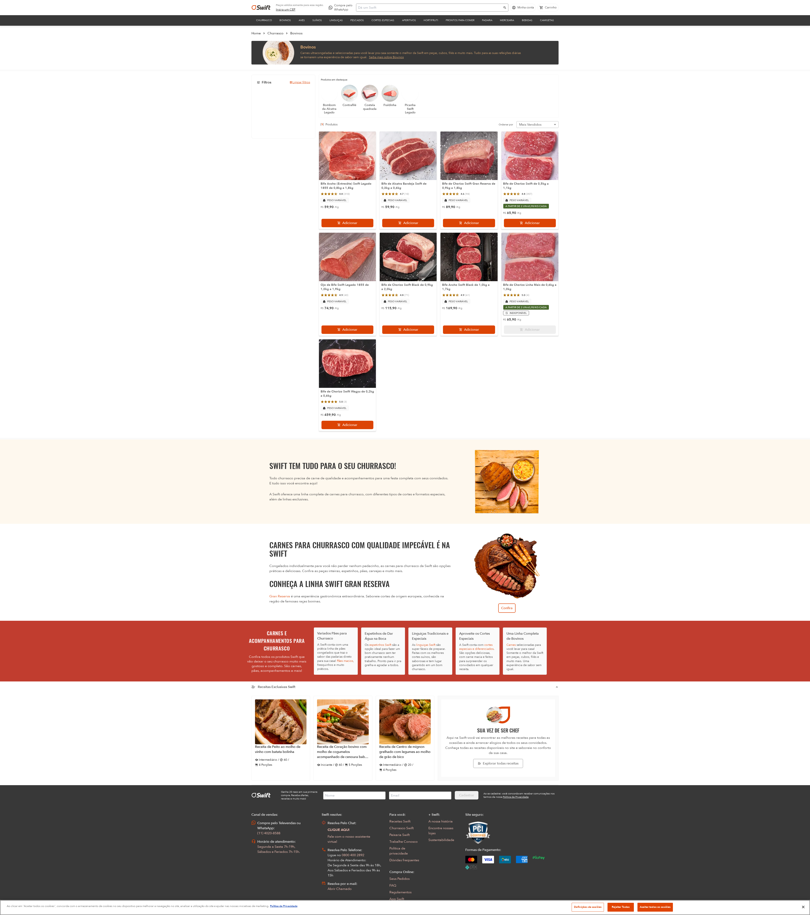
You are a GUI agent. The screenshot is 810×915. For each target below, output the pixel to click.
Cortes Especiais (382, 20)
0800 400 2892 (353, 855)
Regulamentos (400, 892)
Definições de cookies (588, 907)
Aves (302, 20)
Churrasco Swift (401, 828)
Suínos (317, 20)
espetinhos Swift (380, 645)
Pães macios (345, 661)
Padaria (487, 20)
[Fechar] (803, 907)
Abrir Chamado (340, 889)
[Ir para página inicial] (261, 7)
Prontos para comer (460, 20)
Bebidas (527, 20)
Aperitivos (409, 20)
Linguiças (336, 20)
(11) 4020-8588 (268, 833)
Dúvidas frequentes (404, 860)
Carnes (511, 645)
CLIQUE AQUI (339, 830)
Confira (507, 608)
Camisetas (547, 20)
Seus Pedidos (399, 878)
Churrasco (264, 20)
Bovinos (285, 20)
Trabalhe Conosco (403, 841)
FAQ (392, 885)
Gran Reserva (279, 596)
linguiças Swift (425, 645)
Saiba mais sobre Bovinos (386, 57)
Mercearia (507, 20)
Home (256, 33)
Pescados (357, 20)
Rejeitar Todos (621, 907)
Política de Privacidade (283, 906)
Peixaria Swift (399, 835)
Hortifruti (431, 20)
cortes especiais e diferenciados (476, 647)
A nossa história (440, 821)
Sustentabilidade (441, 840)
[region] (405, 907)
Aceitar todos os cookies (655, 907)
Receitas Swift (399, 821)
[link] (286, 10)
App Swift (396, 899)
